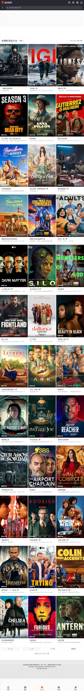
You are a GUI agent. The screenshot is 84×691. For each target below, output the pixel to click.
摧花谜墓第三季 (63, 189)
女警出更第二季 (63, 540)
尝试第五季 (33, 590)
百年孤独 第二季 (7, 490)
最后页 (73, 649)
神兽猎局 (61, 289)
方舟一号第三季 (35, 389)
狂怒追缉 (33, 640)
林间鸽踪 (33, 138)
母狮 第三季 (62, 88)
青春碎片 (61, 389)
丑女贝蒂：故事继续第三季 (39, 189)
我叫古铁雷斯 (62, 138)
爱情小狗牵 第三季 (64, 590)
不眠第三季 (33, 88)
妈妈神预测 (61, 490)
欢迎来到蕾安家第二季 (9, 389)
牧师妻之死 (5, 440)
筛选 (21, 41)
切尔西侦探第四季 (8, 640)
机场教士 (33, 490)
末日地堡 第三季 (35, 289)
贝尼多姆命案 (6, 189)
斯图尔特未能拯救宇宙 (37, 239)
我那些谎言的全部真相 (9, 239)
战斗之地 (5, 339)
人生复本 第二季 (7, 289)
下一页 (52, 649)
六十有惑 (33, 339)
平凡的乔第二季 (35, 440)
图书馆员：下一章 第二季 (10, 590)
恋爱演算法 (5, 540)
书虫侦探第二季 (35, 540)
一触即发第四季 (7, 88)
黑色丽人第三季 (63, 339)
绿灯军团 (61, 640)
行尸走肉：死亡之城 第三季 (11, 138)
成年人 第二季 (62, 239)
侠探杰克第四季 (63, 440)
